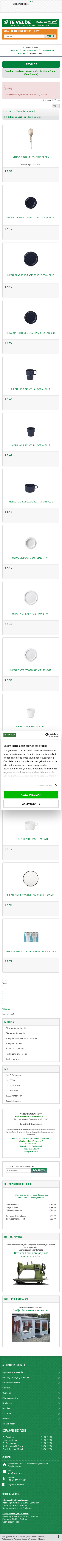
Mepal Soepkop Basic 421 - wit (31, 838)
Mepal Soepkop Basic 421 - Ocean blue (31, 501)
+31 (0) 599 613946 (17, 1480)
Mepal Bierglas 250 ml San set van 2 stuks (31, 951)
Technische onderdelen (16, 1053)
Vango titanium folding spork (31, 157)
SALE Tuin (10, 1080)
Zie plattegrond (15, 1466)
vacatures (6, 1413)
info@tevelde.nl (31, 1151)
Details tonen (45, 785)
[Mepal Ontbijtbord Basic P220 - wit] (31, 663)
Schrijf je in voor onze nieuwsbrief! (20, 1166)
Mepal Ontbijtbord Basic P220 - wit (30, 670)
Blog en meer (8, 1423)
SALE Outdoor (12, 1090)
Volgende (6, 1009)
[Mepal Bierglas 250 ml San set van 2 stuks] (31, 944)
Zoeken (50, 36)
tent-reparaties (13, 1059)
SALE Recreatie (13, 1085)
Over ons (6, 1392)
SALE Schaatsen (13, 1101)
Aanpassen (29, 804)
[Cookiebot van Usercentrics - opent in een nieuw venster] (45, 735)
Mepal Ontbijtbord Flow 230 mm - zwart (30, 895)
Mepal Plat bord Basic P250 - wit (31, 614)
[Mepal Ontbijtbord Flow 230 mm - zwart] (31, 888)
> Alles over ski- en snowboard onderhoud (31, 1195)
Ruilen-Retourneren (11, 1382)
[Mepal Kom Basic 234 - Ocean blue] (31, 438)
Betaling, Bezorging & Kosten (15, 1377)
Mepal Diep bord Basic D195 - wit (31, 557)
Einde (4, 1011)
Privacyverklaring (10, 1398)
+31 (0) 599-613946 (31, 1149)
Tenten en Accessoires (16, 1033)
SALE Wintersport (14, 1095)
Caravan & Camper (14, 1048)
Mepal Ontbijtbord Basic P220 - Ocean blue (31, 332)
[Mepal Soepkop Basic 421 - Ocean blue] (31, 494)
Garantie (6, 1387)
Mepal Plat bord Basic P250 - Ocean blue (30, 275)
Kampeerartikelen (30, 50)
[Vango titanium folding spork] (31, 150)
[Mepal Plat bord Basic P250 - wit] (31, 607)
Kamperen (14, 50)
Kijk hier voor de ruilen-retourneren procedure (31, 1138)
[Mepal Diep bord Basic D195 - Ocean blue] (31, 210)
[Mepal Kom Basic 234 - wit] (31, 719)
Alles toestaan (31, 794)
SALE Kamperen (13, 1075)
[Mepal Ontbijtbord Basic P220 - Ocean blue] (31, 326)
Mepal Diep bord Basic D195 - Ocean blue (30, 217)
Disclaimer (7, 1403)
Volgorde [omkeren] (26, 111)
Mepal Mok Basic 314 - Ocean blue (30, 389)
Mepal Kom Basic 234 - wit (31, 726)
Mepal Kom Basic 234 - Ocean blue (30, 445)
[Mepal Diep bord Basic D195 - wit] (31, 551)
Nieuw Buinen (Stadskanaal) (30, 1146)
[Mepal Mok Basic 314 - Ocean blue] (31, 382)
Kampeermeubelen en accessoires (21, 1038)
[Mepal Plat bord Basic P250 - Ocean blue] (31, 268)
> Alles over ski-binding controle (31, 1197)
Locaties (6, 1408)
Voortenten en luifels (16, 1028)
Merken (5, 1418)
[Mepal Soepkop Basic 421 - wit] (31, 832)
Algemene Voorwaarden (13, 1372)
